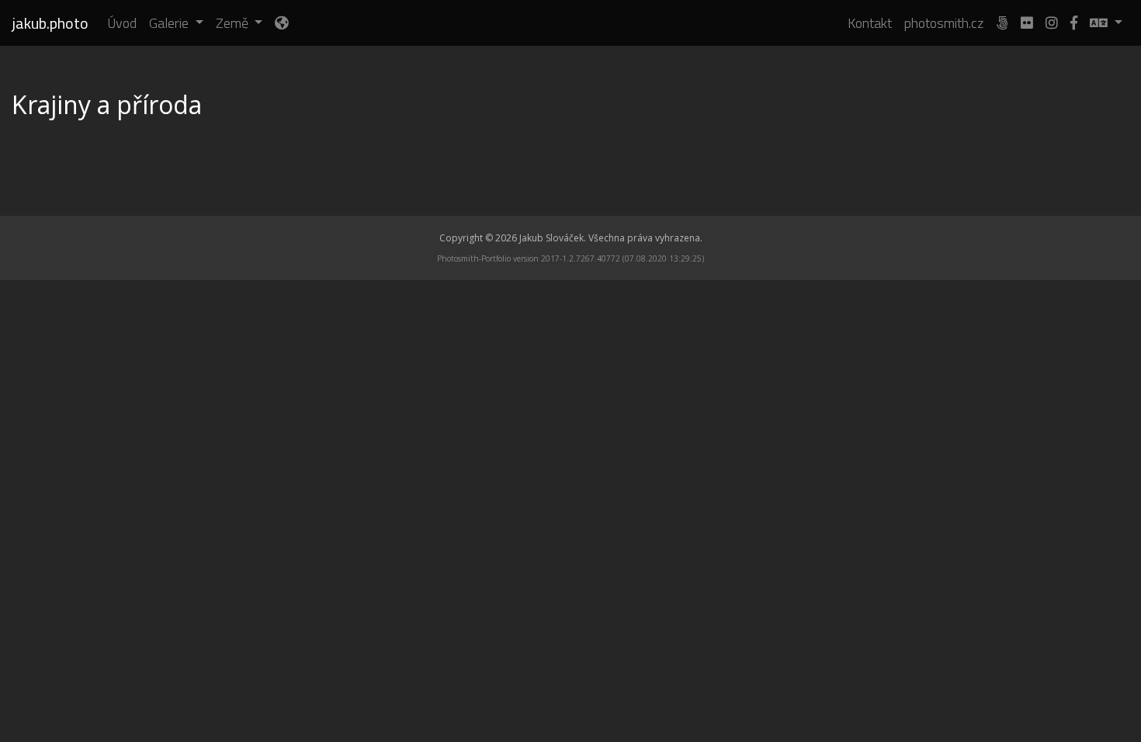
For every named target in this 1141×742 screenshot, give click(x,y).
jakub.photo (50, 23)
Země (233, 22)
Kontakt (870, 22)
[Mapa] (281, 23)
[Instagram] (1051, 23)
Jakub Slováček (551, 237)
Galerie (170, 22)
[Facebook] (1074, 23)
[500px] (1002, 23)
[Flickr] (1026, 23)
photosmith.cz (943, 22)
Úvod (122, 22)
